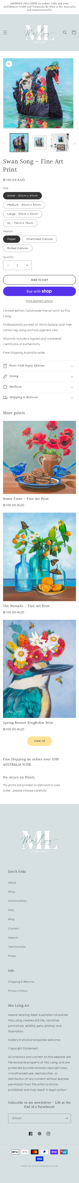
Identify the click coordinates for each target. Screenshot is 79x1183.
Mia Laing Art (34, 1166)
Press (12, 956)
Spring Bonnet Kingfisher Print (28, 723)
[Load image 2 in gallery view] (39, 142)
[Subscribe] (66, 1118)
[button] (5, 32)
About (12, 882)
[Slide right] (74, 143)
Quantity (8, 257)
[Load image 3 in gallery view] (60, 142)
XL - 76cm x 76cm (20, 223)
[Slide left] (4, 143)
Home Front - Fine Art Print (26, 499)
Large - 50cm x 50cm (22, 214)
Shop (11, 891)
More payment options (39, 301)
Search (13, 937)
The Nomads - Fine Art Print (26, 606)
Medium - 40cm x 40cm (24, 204)
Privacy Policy (18, 991)
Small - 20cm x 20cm (22, 195)
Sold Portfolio (17, 901)
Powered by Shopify (49, 1166)
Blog (11, 919)
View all (39, 740)
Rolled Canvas (17, 248)
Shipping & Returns (21, 981)
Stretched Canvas (39, 239)
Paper (11, 239)
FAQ (11, 910)
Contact (13, 928)
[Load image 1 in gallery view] (19, 142)
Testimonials (17, 946)
